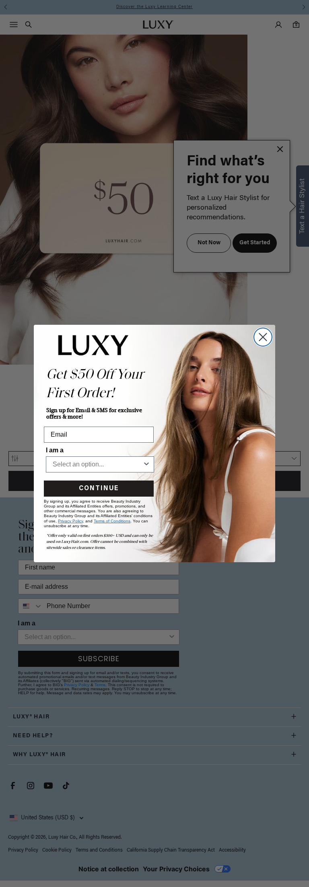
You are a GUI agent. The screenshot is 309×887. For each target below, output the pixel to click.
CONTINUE (99, 488)
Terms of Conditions (112, 521)
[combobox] (97, 464)
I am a (55, 450)
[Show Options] (146, 464)
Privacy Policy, (71, 521)
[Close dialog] (263, 337)
